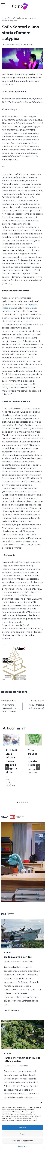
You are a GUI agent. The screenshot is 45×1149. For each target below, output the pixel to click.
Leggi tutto (11, 1010)
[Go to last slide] (7, 767)
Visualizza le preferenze (22, 1141)
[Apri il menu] (4, 5)
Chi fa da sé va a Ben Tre (18, 957)
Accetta (22, 1127)
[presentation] (11, 739)
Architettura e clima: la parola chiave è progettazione (11, 761)
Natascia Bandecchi (12, 44)
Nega (22, 1134)
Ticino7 (7, 953)
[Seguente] (38, 767)
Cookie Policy (22, 1146)
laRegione (34, 769)
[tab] (17, 802)
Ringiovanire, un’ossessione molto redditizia (9, 706)
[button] (41, 1102)
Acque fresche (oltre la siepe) (36, 704)
